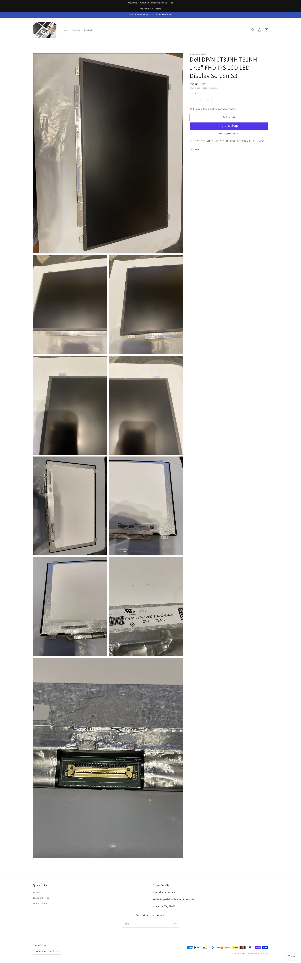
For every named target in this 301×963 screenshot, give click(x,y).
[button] (252, 29)
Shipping (194, 88)
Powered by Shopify (260, 953)
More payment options (229, 133)
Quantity (194, 93)
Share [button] (196, 149)
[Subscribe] (175, 923)
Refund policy (40, 903)
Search (36, 892)
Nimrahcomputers (246, 953)
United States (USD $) (45, 951)
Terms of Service (41, 897)
